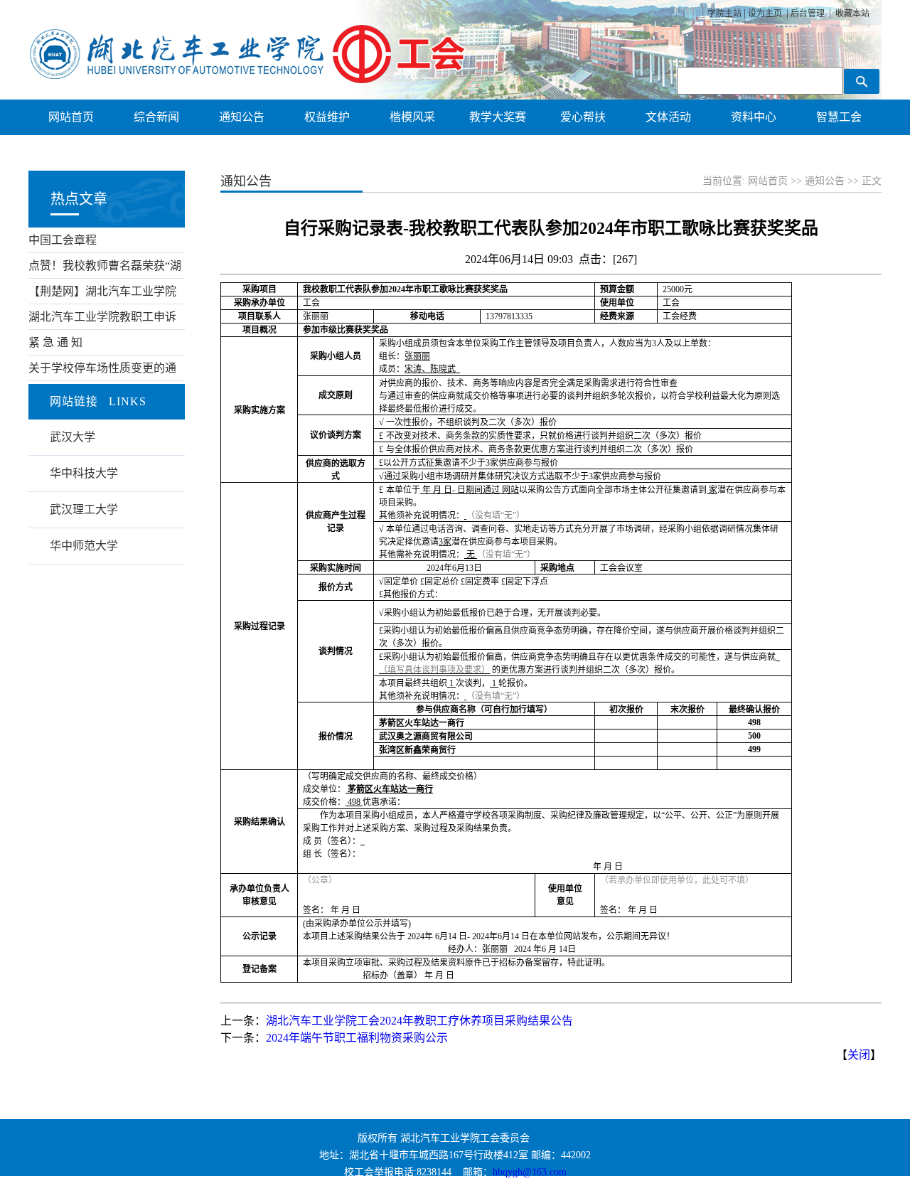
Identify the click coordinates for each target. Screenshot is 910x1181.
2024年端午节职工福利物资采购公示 (357, 1038)
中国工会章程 (62, 240)
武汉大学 (72, 437)
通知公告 (825, 181)
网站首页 (768, 181)
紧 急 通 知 (55, 342)
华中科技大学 (84, 473)
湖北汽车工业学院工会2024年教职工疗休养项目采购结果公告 (419, 1021)
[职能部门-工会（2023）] (247, 79)
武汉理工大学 (84, 509)
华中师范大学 (84, 546)
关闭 (858, 1055)
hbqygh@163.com (530, 1172)
